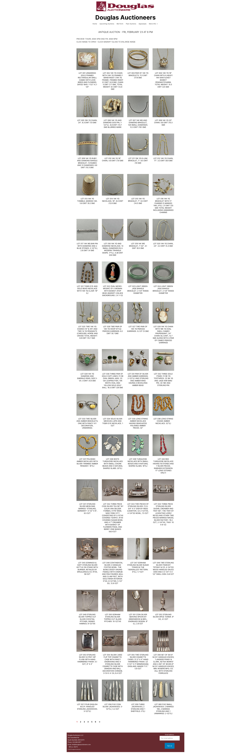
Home (95, 24)
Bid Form (120, 24)
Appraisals (142, 24)
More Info (152, 24)
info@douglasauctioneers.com (81, 744)
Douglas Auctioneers (125, 17)
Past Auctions (131, 24)
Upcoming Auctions (107, 24)
